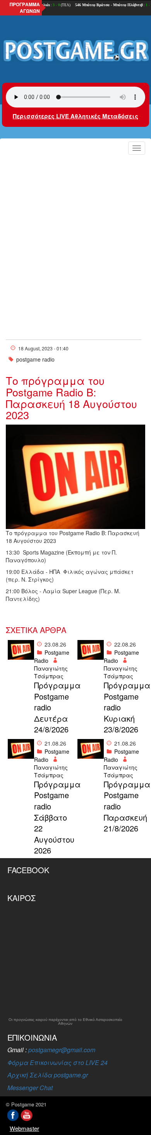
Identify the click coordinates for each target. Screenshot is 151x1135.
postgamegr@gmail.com (61, 1049)
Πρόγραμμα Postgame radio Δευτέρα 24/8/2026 (54, 707)
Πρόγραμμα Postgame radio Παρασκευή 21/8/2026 (123, 806)
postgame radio (35, 359)
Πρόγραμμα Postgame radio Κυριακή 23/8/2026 (123, 707)
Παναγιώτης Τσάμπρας (51, 672)
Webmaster (24, 1128)
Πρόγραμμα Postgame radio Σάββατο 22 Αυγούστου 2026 (54, 817)
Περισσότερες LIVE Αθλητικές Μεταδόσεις (75, 116)
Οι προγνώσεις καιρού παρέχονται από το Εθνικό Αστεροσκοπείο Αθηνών (65, 1022)
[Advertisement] (75, 237)
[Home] (75, 51)
